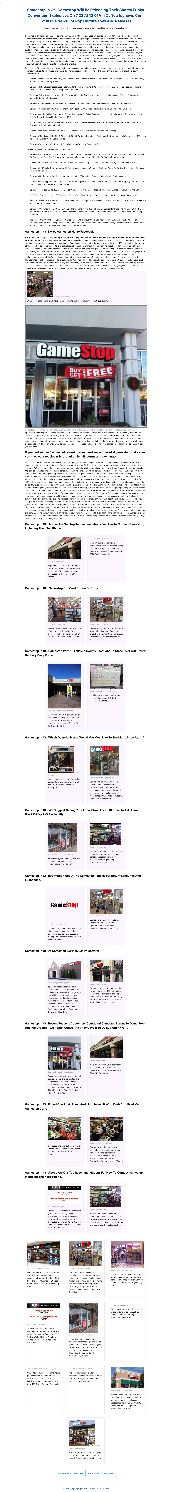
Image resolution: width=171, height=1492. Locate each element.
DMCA (84, 1489)
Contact (65, 1489)
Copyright (75, 1489)
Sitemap (105, 1489)
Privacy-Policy (95, 1489)
